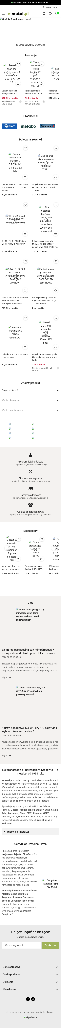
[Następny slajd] (59, 45)
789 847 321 (39, 3)
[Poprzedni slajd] (2, 45)
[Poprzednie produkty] (7, 72)
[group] (30, 29)
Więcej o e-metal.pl (18, 831)
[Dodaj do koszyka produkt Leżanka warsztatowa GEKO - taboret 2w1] (25, 347)
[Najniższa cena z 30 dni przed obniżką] (20, 101)
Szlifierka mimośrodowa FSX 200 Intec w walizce (34, 92)
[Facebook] (28, 999)
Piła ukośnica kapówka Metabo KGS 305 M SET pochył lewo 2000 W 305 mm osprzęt (45, 244)
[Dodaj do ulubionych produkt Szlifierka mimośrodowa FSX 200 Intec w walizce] (42, 64)
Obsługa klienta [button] (12, 974)
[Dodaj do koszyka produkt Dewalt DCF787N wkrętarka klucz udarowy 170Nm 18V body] (55, 347)
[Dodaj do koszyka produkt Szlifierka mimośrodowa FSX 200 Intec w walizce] (41, 83)
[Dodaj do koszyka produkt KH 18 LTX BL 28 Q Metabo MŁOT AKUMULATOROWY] (25, 233)
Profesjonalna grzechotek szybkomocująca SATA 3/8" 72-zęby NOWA (44, 301)
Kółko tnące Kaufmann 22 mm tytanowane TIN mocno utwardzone (34, 567)
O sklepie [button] (8, 981)
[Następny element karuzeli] (57, 126)
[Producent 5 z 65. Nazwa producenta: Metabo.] (9, 126)
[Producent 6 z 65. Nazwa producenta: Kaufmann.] (28, 126)
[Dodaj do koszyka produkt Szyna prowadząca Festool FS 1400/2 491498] (18, 558)
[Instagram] (33, 999)
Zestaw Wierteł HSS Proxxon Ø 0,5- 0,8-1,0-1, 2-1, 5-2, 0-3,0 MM (15, 187)
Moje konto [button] (9, 989)
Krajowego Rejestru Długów (16, 854)
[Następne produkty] (53, 72)
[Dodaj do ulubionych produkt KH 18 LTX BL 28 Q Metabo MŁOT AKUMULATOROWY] (25, 205)
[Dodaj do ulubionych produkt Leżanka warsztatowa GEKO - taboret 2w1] (25, 318)
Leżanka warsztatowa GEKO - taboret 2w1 (15, 355)
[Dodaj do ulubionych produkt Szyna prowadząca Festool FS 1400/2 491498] (18, 539)
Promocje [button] (31, 55)
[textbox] (10, 390)
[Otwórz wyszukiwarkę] (44, 13)
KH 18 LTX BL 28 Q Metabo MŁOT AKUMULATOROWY (14, 242)
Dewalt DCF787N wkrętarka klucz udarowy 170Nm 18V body (45, 357)
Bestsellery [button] (30, 530)
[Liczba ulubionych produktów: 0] (50, 13)
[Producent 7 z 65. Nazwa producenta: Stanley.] (47, 126)
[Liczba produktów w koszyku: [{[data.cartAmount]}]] (56, 13)
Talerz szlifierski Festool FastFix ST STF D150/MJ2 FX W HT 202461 (11, 92)
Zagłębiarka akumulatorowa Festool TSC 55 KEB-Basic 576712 (45, 187)
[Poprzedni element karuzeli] (3, 126)
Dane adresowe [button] (11, 966)
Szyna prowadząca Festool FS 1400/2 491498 (10, 567)
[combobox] (30, 390)
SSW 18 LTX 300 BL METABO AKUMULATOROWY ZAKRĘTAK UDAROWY (15, 301)
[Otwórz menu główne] (3, 13)
